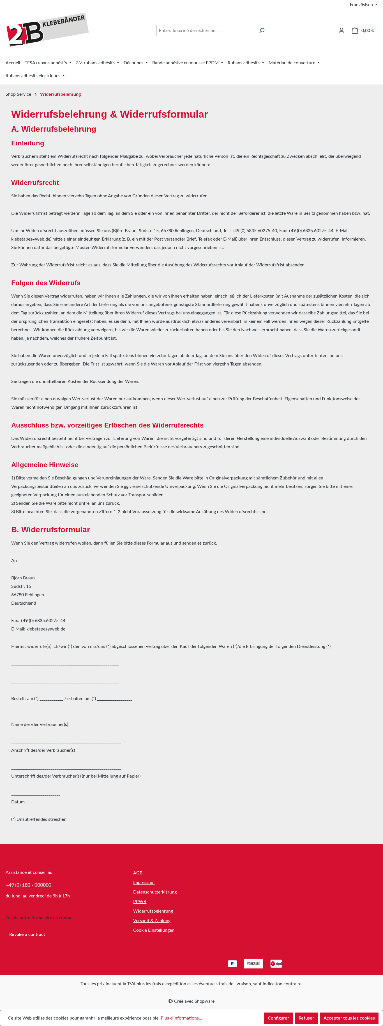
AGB (137, 873)
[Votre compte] (341, 30)
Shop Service (146, 862)
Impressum (143, 882)
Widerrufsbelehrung (153, 911)
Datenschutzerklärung (155, 892)
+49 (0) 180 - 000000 (28, 885)
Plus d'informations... (181, 1018)
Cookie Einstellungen (153, 930)
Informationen (275, 862)
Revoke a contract (27, 934)
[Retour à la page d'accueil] (48, 29)
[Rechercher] (261, 30)
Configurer (278, 1018)
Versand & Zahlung (151, 920)
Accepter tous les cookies (349, 1018)
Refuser (306, 1018)
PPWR (139, 901)
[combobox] (205, 30)
